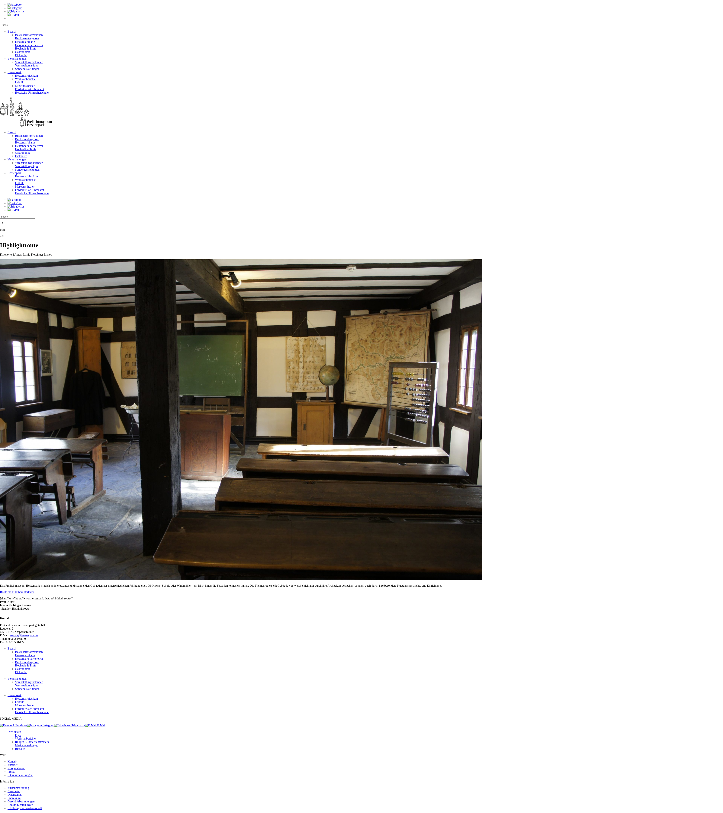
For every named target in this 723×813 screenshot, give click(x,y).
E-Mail (100, 725)
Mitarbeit (13, 764)
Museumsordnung (18, 787)
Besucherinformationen (29, 35)
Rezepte (20, 748)
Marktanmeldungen (26, 745)
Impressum (14, 798)
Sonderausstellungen (27, 68)
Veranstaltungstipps (26, 65)
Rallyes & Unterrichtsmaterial (32, 742)
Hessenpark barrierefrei (29, 45)
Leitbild (19, 82)
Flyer (18, 735)
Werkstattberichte (25, 79)
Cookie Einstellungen (20, 804)
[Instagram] (15, 8)
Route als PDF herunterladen (17, 592)
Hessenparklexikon (26, 75)
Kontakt (12, 761)
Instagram (48, 725)
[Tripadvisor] (16, 11)
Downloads (14, 731)
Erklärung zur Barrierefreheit (25, 808)
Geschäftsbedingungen (21, 801)
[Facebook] (15, 4)
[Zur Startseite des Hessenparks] (361, 112)
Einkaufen (21, 55)
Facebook (21, 725)
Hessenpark (14, 72)
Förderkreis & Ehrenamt (29, 89)
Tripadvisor (78, 725)
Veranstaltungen (17, 58)
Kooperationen (16, 768)
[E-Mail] (13, 14)
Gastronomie (22, 51)
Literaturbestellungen (20, 775)
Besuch (12, 31)
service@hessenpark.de (24, 635)
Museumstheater (24, 85)
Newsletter (14, 791)
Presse (11, 771)
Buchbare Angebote (27, 38)
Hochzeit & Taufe (25, 48)
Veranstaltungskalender (29, 62)
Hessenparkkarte (25, 41)
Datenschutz (15, 794)
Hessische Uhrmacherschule (32, 92)
